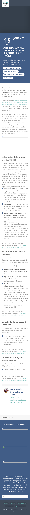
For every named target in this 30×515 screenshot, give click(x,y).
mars (7, 44)
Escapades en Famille (10, 71)
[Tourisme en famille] (5, 6)
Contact (6, 503)
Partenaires (8, 78)
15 (7, 40)
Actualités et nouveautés (12, 68)
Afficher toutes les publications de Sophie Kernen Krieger (18, 400)
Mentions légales (22, 503)
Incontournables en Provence (13, 74)
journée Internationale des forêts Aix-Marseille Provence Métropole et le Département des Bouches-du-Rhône (15, 102)
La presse (13, 503)
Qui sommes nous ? (20, 506)
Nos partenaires (9, 506)
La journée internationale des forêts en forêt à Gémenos (14, 316)
